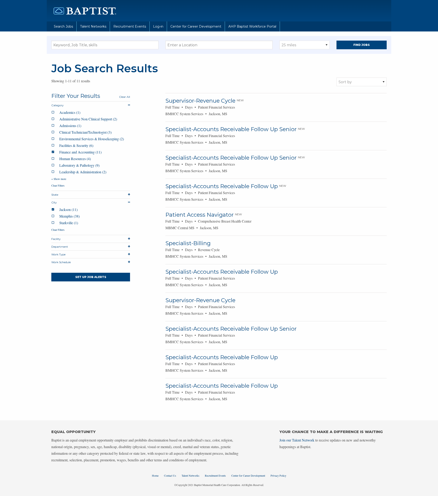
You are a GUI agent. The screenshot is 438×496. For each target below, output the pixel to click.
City (54, 202)
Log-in (158, 26)
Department (59, 246)
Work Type (58, 254)
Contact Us (170, 475)
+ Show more (58, 179)
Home (155, 475)
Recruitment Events (129, 26)
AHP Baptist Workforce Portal (252, 26)
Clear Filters (58, 185)
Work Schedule (61, 262)
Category (57, 105)
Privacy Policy (278, 475)
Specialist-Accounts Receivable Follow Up (221, 186)
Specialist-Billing (188, 243)
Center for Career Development (195, 26)
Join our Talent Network (296, 440)
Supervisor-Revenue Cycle (200, 100)
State (54, 194)
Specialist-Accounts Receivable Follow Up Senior (231, 129)
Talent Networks (93, 26)
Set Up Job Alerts (90, 277)
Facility (56, 238)
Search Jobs (63, 26)
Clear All (124, 97)
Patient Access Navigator (199, 214)
